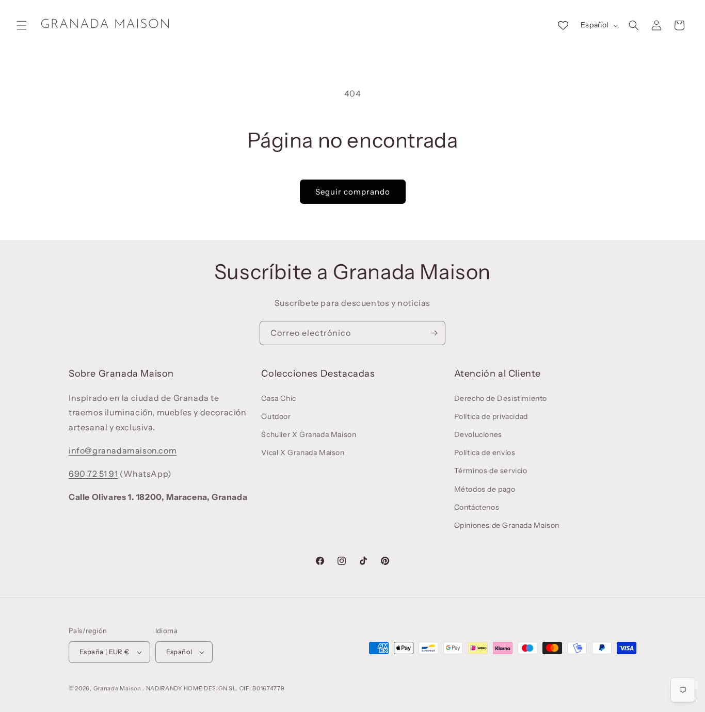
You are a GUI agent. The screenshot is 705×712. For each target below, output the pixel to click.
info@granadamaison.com (123, 450)
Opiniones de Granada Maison (506, 525)
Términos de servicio (490, 470)
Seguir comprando (352, 192)
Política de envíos (485, 452)
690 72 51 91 (93, 473)
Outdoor (276, 416)
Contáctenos (477, 507)
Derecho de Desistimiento (500, 398)
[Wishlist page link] (563, 25)
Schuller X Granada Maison (308, 434)
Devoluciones (478, 434)
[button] (21, 25)
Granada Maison (117, 688)
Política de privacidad (491, 416)
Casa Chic (278, 398)
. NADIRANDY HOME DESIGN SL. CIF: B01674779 (213, 688)
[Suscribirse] (433, 333)
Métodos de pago (485, 489)
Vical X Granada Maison (302, 452)
